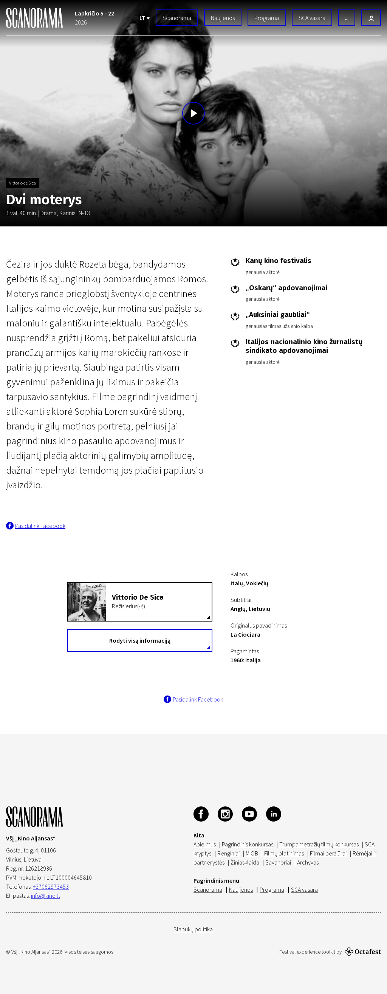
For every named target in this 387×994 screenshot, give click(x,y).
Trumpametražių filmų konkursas (319, 844)
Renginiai (228, 853)
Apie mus (205, 844)
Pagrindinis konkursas (247, 844)
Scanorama (177, 18)
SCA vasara (312, 18)
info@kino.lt (45, 895)
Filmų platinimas (284, 853)
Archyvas (308, 862)
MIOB (252, 853)
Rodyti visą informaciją (139, 640)
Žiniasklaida (245, 862)
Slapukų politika (193, 929)
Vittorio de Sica (22, 183)
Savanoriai (278, 862)
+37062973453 (51, 886)
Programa (266, 18)
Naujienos (223, 18)
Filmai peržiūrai (328, 853)
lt (143, 18)
